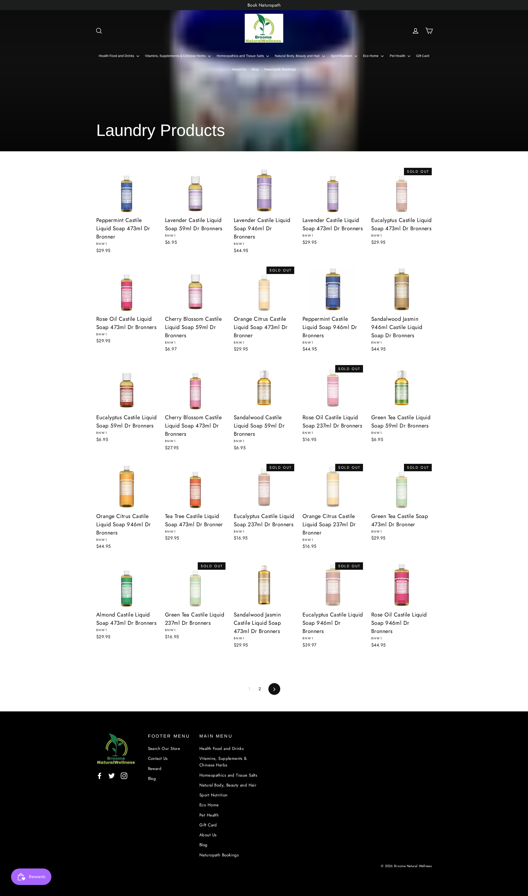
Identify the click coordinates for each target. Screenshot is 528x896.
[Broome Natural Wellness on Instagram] (124, 775)
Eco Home (371, 56)
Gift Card (422, 56)
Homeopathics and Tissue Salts (241, 56)
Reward (155, 769)
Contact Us (158, 758)
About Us (239, 69)
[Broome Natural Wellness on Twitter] (111, 775)
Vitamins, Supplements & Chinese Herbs (176, 56)
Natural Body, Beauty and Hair (298, 56)
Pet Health (398, 56)
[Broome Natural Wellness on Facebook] (99, 775)
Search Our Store (164, 749)
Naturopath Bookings (280, 69)
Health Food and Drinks (117, 56)
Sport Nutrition (342, 56)
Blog (255, 69)
